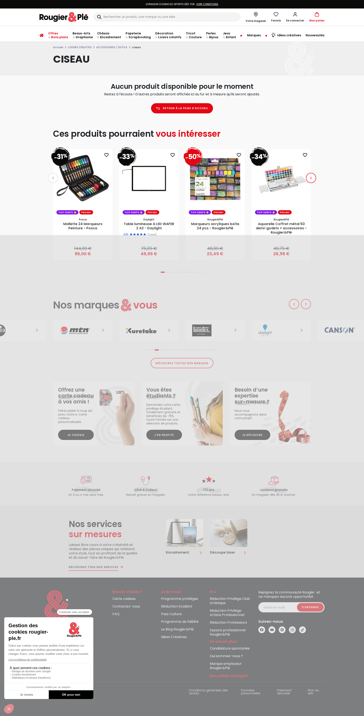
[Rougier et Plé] (56, 607)
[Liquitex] (215, 330)
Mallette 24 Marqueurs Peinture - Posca (82, 226)
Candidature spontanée (230, 648)
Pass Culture (171, 614)
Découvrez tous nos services (93, 567)
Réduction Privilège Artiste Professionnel (227, 613)
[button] (295, 17)
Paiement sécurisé (284, 692)
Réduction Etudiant (176, 606)
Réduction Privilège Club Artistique (230, 601)
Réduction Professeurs (228, 622)
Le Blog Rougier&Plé (177, 629)
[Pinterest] (282, 629)
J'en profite (164, 435)
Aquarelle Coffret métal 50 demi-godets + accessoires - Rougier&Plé (281, 228)
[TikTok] (302, 629)
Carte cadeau (124, 599)
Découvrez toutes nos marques (182, 363)
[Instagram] (292, 629)
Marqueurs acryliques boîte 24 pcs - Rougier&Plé (215, 226)
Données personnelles (250, 692)
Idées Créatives (174, 637)
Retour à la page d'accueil (185, 108)
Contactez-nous (126, 606)
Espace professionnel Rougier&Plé (228, 632)
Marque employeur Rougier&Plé (226, 666)
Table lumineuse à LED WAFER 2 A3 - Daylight (149, 226)
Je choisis (75, 435)
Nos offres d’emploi (229, 676)
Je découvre (252, 435)
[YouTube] (272, 629)
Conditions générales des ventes (208, 692)
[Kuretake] (149, 330)
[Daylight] (281, 330)
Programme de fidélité (180, 622)
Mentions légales (52, 690)
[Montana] (82, 330)
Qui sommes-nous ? (226, 656)
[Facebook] (261, 629)
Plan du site (313, 692)
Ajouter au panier (86, 252)
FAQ (115, 614)
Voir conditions (207, 4)
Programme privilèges (179, 599)
